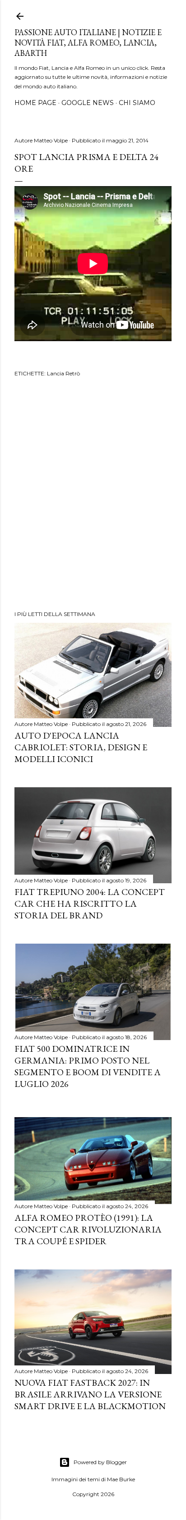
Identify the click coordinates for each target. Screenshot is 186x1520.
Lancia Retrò (63, 373)
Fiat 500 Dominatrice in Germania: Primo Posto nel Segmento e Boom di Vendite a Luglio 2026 (87, 1066)
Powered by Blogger (100, 1462)
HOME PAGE (35, 103)
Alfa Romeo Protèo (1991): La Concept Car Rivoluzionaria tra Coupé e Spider (88, 1229)
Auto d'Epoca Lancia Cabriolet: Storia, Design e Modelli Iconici (80, 747)
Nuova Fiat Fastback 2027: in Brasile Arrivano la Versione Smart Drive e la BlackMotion (90, 1394)
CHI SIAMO (137, 103)
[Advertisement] (93, 495)
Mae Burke (121, 1479)
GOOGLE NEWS (87, 103)
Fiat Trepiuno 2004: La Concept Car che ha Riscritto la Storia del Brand (89, 903)
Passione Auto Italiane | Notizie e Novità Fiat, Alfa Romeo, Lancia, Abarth (88, 42)
